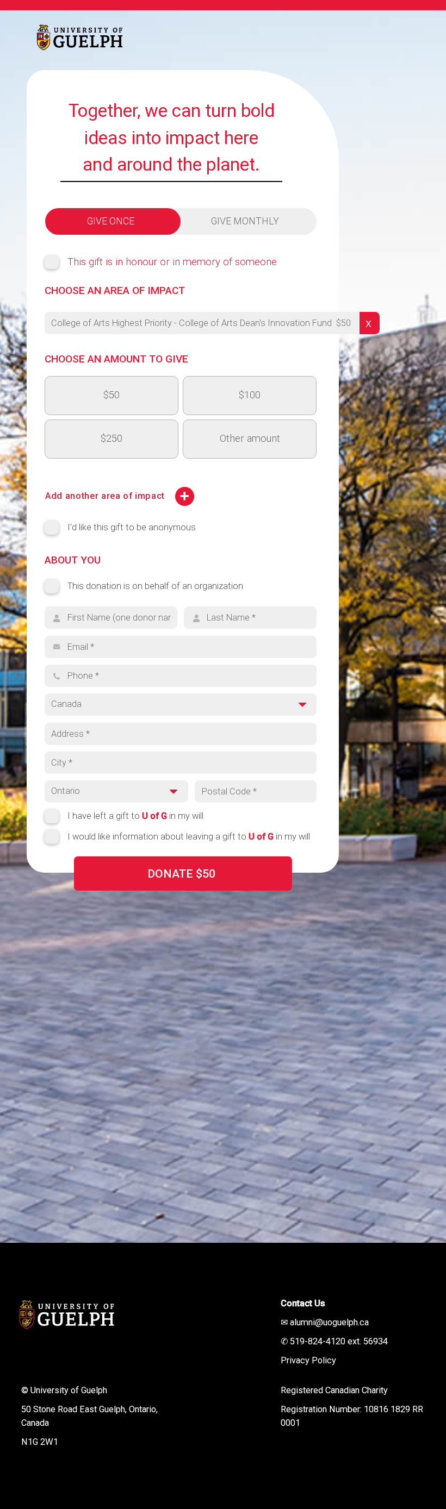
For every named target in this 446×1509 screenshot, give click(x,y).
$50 (111, 395)
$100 (250, 395)
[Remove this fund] (370, 323)
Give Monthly (245, 221)
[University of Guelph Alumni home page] (72, 35)
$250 (111, 438)
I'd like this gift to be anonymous (131, 527)
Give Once (110, 221)
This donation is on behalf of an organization (155, 586)
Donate (181, 873)
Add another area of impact (105, 496)
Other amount (250, 438)
